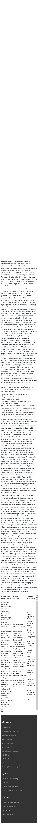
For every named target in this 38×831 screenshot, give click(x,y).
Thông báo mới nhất (8, 806)
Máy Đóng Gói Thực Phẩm (10, 751)
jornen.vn (18, 307)
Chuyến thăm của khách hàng (12, 790)
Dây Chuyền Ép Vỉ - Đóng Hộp (11, 767)
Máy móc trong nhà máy (10, 787)
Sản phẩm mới (6, 810)
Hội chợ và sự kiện (8, 814)
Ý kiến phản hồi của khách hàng (12, 802)
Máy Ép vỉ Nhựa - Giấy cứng (11, 731)
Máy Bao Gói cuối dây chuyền (11, 763)
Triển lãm (5, 783)
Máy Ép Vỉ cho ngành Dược (11, 735)
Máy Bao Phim (6, 759)
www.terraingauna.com (11, 507)
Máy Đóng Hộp (7, 747)
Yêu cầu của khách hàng (10, 779)
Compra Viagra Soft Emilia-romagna (6, 620)
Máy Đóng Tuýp (7, 739)
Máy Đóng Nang (7, 743)
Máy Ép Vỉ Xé (6, 728)
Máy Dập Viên (6, 755)
